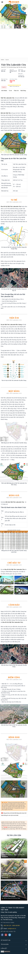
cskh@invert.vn (11, 928)
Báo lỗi (4, 87)
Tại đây (5, 827)
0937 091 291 (8, 925)
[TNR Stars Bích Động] (14, 891)
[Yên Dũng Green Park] (14, 869)
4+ (14, 789)
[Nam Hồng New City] (14, 848)
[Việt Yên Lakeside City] (14, 14)
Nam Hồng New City (8, 852)
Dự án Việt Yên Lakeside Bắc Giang (11, 324)
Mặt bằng (23, 90)
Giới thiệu (4, 90)
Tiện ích (16, 90)
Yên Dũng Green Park (8, 873)
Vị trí (10, 90)
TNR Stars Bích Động (8, 896)
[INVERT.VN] (14, 2)
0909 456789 (16, 925)
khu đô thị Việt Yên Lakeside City (15, 569)
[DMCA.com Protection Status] (5, 951)
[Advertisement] (14, 43)
